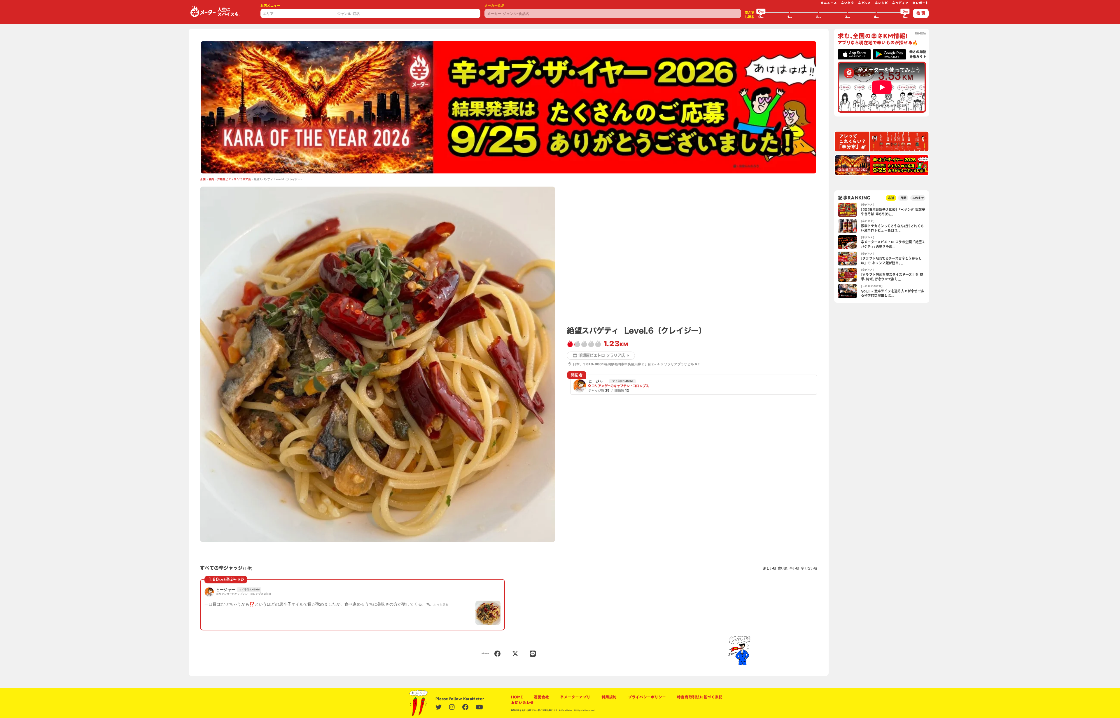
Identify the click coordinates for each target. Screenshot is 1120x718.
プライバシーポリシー (647, 697)
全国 (203, 179)
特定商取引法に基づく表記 (699, 697)
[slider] (761, 13)
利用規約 (609, 697)
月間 (903, 197)
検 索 (920, 13)
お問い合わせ (522, 702)
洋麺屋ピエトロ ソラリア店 (234, 179)
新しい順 (769, 568)
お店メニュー (270, 5)
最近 (891, 197)
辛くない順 (809, 568)
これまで (918, 197)
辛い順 (794, 568)
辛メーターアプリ (575, 697)
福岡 (211, 179)
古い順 (783, 568)
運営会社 (541, 697)
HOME (517, 697)
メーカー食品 (494, 5)
